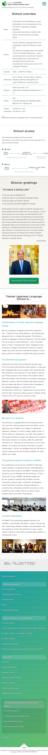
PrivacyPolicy (19, 564)
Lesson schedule (9, 639)
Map (14, 98)
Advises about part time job (13, 693)
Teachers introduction (11, 644)
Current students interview (12, 678)
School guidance (9, 576)
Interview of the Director (24, 280)
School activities (9, 672)
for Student (31, 564)
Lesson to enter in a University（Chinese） (18, 633)
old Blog (6, 738)
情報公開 (7, 564)
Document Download (27, 562)
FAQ (14, 562)
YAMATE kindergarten (12, 711)
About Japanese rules (11, 688)
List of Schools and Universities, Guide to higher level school (24, 628)
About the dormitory (10, 667)
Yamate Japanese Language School (17, 716)
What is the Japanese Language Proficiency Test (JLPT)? (23, 649)
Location (6, 662)
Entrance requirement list (12, 594)
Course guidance (9, 589)
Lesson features (9, 623)
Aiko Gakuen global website (14, 726)
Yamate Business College (14, 721)
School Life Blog (9, 683)
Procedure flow (8, 599)
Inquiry (6, 562)
